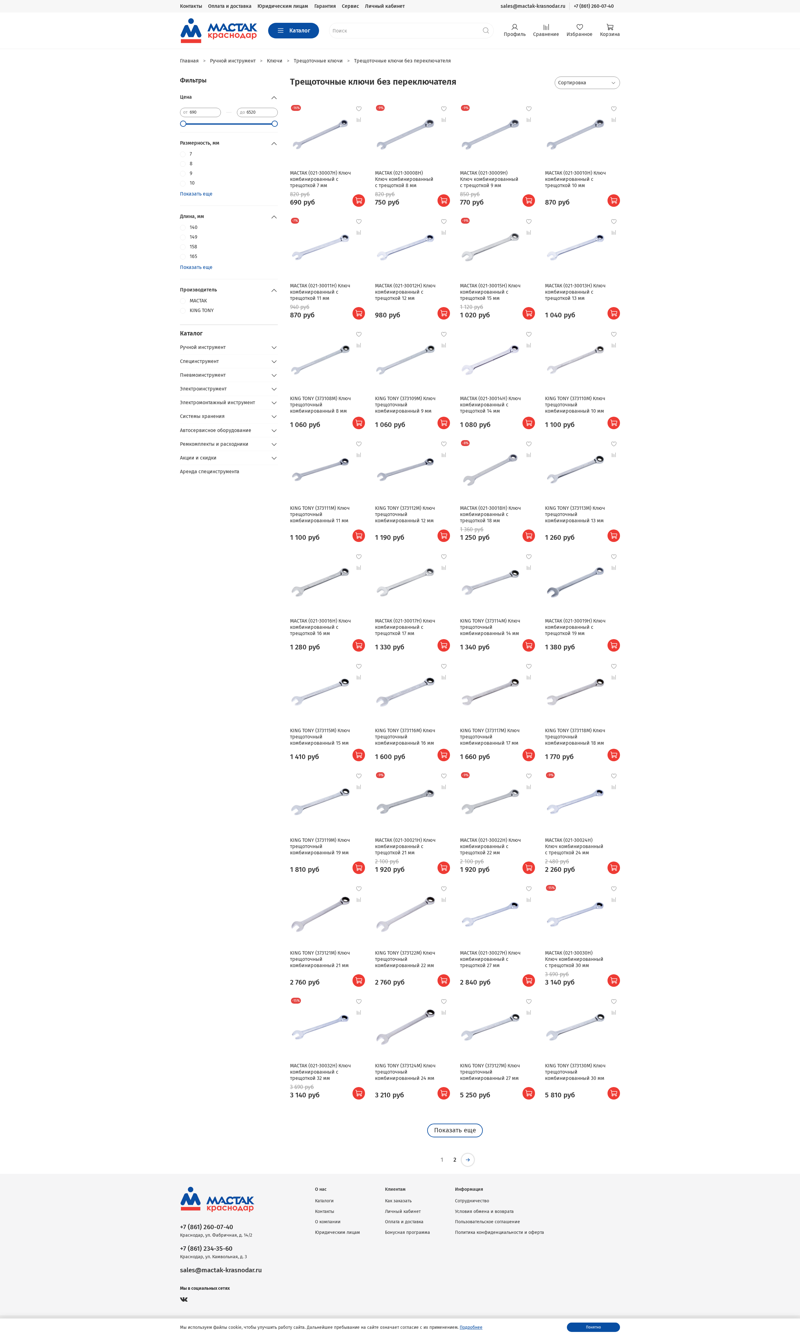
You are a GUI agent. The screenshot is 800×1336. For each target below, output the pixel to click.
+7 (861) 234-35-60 (206, 1249)
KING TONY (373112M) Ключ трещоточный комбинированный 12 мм (405, 514)
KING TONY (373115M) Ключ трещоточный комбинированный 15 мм (320, 737)
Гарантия (325, 6)
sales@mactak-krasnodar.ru (533, 6)
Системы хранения (202, 416)
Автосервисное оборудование (215, 430)
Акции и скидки (198, 458)
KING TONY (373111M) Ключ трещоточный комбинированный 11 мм (320, 514)
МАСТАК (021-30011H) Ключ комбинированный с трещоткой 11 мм (320, 292)
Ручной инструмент (203, 347)
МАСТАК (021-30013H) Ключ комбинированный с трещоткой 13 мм (575, 292)
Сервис (350, 6)
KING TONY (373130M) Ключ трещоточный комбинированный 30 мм (575, 1072)
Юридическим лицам (283, 6)
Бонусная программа (407, 1232)
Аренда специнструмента (209, 471)
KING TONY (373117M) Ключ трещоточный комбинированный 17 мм (490, 737)
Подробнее (471, 1327)
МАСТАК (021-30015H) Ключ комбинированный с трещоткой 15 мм (490, 292)
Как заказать (398, 1201)
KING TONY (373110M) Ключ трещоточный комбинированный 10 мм (575, 404)
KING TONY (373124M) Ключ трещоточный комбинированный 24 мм (405, 1072)
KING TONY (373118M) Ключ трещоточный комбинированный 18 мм (575, 737)
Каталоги (324, 1201)
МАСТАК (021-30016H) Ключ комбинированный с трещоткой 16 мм (320, 627)
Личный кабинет (385, 6)
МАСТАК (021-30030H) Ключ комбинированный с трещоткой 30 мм (574, 959)
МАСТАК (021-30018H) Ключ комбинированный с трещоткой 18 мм (490, 514)
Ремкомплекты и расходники (214, 444)
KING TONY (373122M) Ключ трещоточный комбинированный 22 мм (405, 959)
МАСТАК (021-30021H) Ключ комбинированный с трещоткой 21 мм (405, 846)
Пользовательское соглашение (487, 1221)
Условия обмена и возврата (484, 1211)
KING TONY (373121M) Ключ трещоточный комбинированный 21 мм (320, 959)
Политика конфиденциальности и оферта (499, 1232)
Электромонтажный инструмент (217, 402)
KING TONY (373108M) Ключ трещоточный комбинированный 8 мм (320, 404)
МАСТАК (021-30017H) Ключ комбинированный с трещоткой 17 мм (405, 627)
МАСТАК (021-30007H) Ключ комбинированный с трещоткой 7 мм (320, 179)
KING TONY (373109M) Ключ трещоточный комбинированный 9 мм (405, 404)
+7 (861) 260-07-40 (594, 6)
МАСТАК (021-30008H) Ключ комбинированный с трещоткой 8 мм (404, 179)
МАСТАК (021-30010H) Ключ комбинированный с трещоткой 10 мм (575, 179)
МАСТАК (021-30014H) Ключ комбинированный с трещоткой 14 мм (490, 404)
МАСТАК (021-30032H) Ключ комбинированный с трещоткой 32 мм (320, 1072)
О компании (328, 1221)
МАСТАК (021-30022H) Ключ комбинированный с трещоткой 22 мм (490, 846)
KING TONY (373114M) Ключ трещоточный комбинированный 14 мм (490, 627)
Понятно (593, 1327)
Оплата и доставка (230, 6)
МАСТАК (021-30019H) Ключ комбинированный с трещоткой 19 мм (575, 627)
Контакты (191, 6)
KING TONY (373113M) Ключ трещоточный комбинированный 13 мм (575, 514)
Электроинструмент (203, 389)
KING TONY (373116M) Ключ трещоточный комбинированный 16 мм (405, 737)
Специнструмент (199, 361)
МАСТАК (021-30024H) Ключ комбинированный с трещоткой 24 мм (574, 846)
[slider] (183, 123)
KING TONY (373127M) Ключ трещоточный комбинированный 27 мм (490, 1072)
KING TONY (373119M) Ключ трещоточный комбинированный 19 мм (320, 846)
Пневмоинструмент (203, 375)
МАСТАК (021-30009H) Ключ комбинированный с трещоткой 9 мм (489, 179)
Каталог (299, 30)
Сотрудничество (472, 1201)
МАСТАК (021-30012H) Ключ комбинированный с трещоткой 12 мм (405, 292)
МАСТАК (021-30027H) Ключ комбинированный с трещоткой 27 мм (490, 959)
